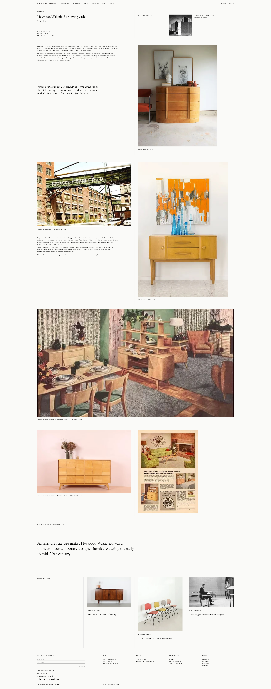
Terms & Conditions (175, 663)
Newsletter (205, 659)
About (104, 3)
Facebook (205, 663)
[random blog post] (180, 26)
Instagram (205, 661)
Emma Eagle (44, 33)
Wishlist (231, 3)
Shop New (76, 3)
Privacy (171, 659)
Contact (111, 3)
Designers (86, 3)
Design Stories (44, 31)
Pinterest (205, 665)
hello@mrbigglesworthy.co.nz (146, 661)
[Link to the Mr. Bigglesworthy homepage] (46, 3)
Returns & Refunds (175, 661)
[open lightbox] (176, 95)
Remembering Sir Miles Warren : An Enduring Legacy (204, 16)
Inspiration (95, 3)
